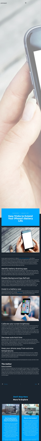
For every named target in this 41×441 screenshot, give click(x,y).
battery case (19, 292)
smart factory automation (24, 258)
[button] (25, 3)
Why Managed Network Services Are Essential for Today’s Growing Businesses (11, 419)
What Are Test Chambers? (30, 418)
